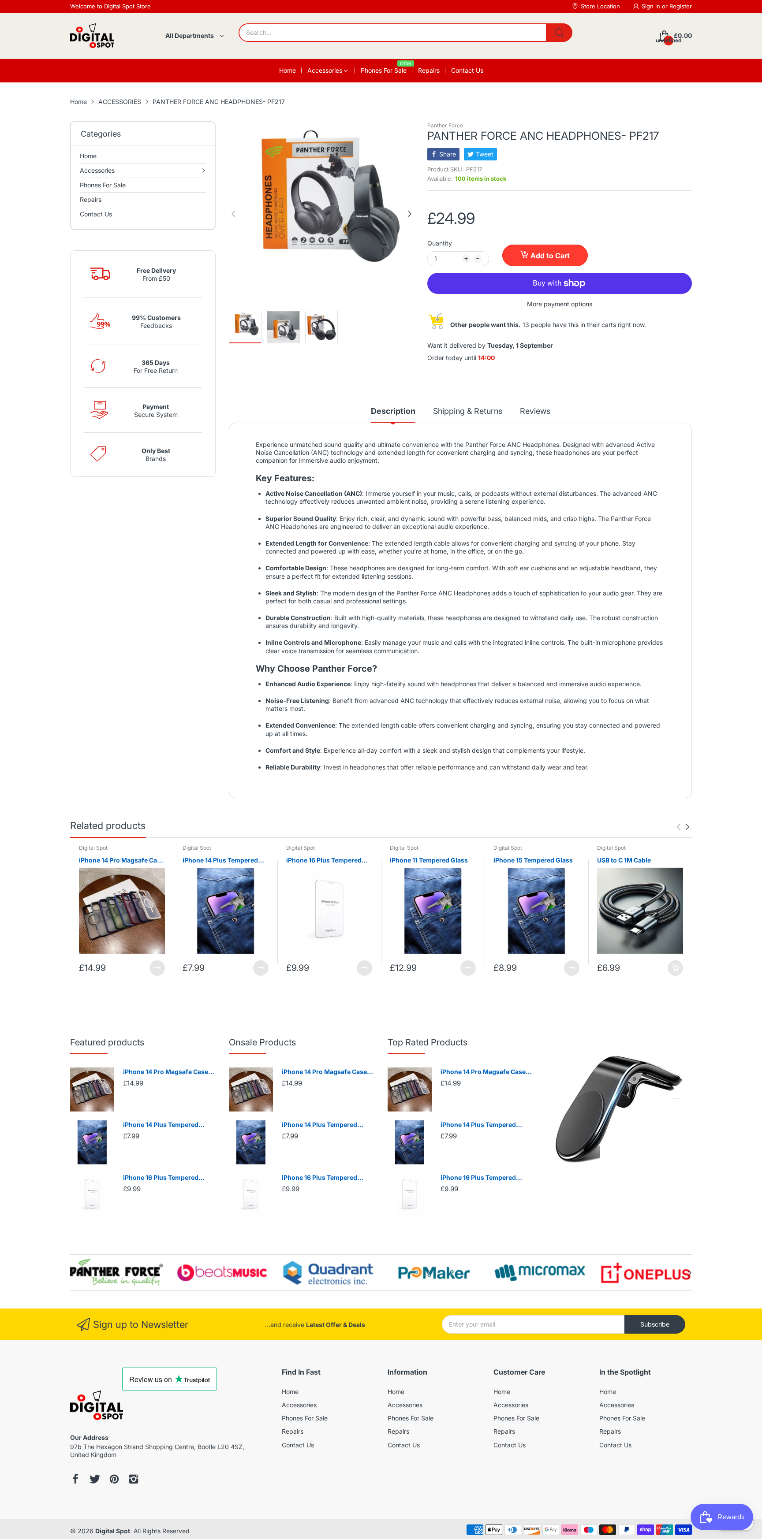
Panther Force (445, 125)
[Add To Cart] (675, 968)
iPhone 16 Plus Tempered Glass (324, 860)
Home (290, 1391)
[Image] (619, 1110)
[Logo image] (116, 1272)
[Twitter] (95, 1480)
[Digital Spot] (92, 35)
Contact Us (298, 1445)
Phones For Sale (305, 1418)
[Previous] (409, 213)
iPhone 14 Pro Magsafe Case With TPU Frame (121, 860)
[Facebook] (75, 1480)
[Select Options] (157, 968)
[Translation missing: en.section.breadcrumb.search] (559, 32)
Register (680, 6)
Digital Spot (93, 847)
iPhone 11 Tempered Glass (429, 860)
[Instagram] (133, 1480)
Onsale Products (262, 1042)
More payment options (559, 304)
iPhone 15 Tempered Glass (533, 860)
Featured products (107, 1042)
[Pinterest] (114, 1480)
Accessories (299, 1405)
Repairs (292, 1431)
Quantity (439, 243)
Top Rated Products (427, 1042)
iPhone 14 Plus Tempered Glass (220, 860)
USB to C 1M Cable (624, 860)
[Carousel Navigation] (683, 826)
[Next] (233, 213)
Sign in (652, 6)
